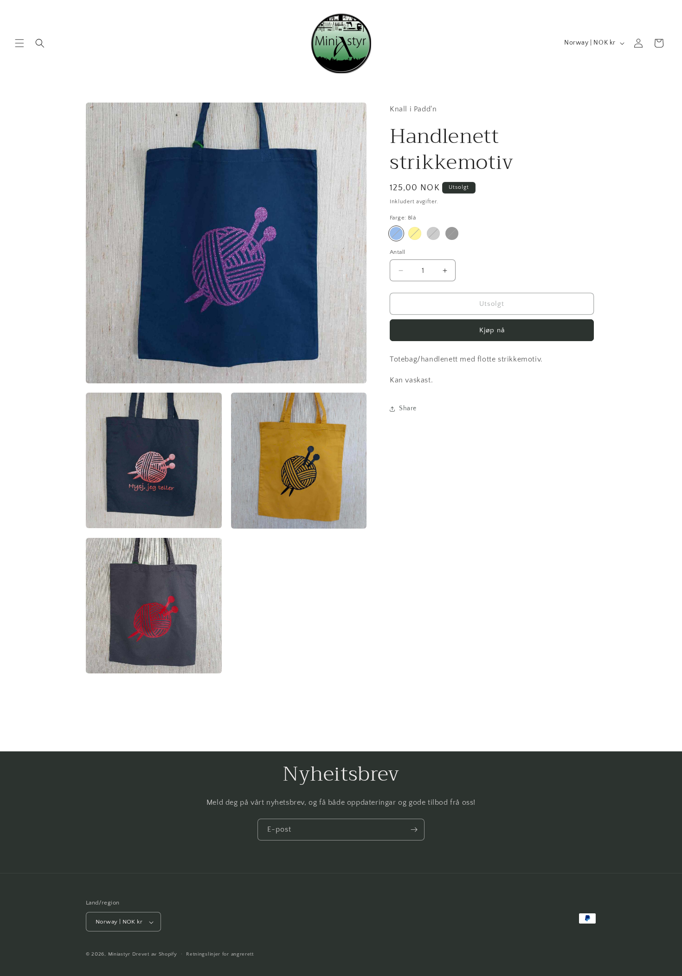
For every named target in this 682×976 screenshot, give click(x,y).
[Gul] (414, 233)
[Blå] (396, 233)
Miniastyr (119, 954)
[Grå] (433, 233)
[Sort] (451, 233)
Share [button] (408, 408)
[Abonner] (414, 829)
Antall (397, 252)
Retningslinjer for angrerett (220, 954)
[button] (19, 43)
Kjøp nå (492, 330)
